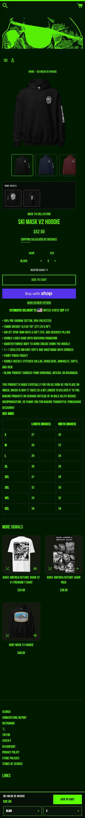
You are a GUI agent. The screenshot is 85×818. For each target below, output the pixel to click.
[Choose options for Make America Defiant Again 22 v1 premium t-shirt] (35, 568)
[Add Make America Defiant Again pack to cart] (77, 568)
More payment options (39, 303)
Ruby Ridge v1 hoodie (21, 645)
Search (6, 712)
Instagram (8, 723)
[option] (22, 165)
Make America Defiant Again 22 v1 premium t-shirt (21, 580)
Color (31, 253)
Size (52, 253)
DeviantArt (8, 747)
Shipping (25, 239)
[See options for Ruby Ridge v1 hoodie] (7, 635)
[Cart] (80, 6)
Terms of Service (12, 764)
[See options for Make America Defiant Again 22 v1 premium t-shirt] (7, 568)
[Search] (5, 6)
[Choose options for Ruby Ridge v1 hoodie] (35, 635)
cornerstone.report (14, 718)
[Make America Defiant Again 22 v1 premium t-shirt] (21, 554)
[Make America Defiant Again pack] (64, 554)
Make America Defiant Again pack (63, 580)
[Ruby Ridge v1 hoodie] (21, 621)
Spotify (6, 741)
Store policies (10, 758)
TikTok (6, 735)
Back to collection (39, 214)
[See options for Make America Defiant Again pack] (50, 568)
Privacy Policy (10, 752)
